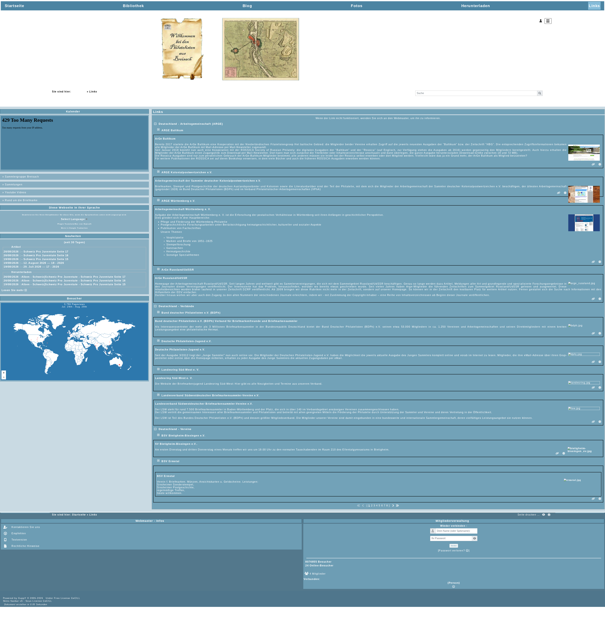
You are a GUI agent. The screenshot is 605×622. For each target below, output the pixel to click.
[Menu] (548, 21)
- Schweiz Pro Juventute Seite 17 (45, 251)
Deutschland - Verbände (175, 306)
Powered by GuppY (15, 598)
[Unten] (600, 263)
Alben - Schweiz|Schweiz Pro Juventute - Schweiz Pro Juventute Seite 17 (73, 276)
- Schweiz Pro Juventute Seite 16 (45, 255)
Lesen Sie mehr (13, 290)
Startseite (79, 91)
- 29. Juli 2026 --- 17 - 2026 (40, 266)
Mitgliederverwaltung (519, 520)
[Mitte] (600, 257)
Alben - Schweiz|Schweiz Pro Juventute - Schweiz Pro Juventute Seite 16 (73, 280)
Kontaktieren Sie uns (25, 527)
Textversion (19, 539)
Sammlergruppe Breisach (22, 176)
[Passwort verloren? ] (454, 550)
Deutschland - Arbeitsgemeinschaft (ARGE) (190, 123)
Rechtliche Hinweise (25, 546)
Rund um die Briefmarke (21, 200)
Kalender (106, 111)
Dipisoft (88, 224)
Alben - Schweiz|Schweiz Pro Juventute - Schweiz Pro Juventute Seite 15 (73, 284)
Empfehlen (18, 533)
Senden (454, 546)
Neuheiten (106, 236)
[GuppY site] (86, 598)
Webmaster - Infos (217, 520)
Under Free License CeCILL (63, 598)
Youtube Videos (15, 192)
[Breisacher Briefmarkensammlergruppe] (230, 50)
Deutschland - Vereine (174, 429)
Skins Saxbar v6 (13, 601)
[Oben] (600, 251)
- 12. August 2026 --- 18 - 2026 (43, 263)
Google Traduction (78, 228)
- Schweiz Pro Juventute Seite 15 (45, 259)
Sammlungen (13, 184)
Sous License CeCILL (39, 601)
